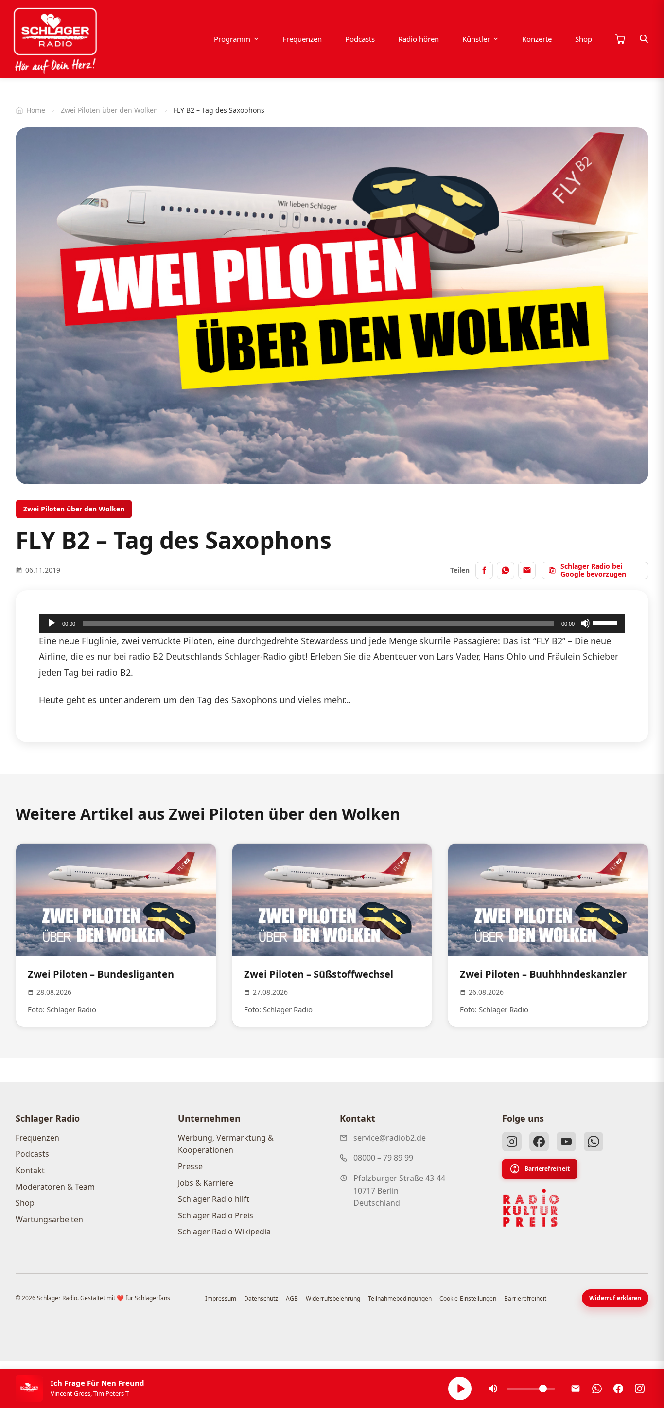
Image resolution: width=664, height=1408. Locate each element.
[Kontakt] (575, 1388)
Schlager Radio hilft (213, 1199)
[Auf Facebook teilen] (484, 570)
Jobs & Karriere (205, 1183)
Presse (190, 1166)
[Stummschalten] (585, 623)
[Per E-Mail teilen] (527, 570)
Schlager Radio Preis (215, 1215)
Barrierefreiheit (547, 1168)
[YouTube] (566, 1141)
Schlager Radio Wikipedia (224, 1231)
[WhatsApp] (593, 1141)
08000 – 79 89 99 (383, 1157)
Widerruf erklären (615, 1298)
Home (35, 110)
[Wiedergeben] (51, 623)
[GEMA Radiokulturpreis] (531, 1208)
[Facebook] (539, 1141)
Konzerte (537, 39)
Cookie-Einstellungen (467, 1298)
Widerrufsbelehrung (333, 1298)
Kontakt (30, 1170)
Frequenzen (302, 39)
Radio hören (418, 39)
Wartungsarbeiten (49, 1219)
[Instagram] (512, 1141)
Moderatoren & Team (55, 1186)
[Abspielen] (460, 1388)
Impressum (220, 1298)
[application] (332, 623)
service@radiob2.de (389, 1137)
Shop (583, 39)
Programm (232, 39)
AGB (292, 1298)
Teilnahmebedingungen (400, 1298)
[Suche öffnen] (644, 39)
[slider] (606, 622)
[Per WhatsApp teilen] (505, 570)
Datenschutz (261, 1298)
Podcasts (360, 39)
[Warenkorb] (620, 39)
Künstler (476, 39)
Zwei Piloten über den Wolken (109, 110)
